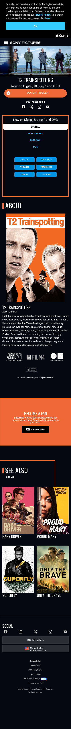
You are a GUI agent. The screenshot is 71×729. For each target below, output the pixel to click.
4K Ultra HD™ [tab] (36, 133)
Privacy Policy (35, 661)
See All (10, 476)
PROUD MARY (46, 536)
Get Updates (38, 640)
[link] (62, 35)
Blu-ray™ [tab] (35, 139)
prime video (46, 160)
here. (48, 18)
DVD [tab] (35, 146)
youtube (46, 174)
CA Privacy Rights (35, 670)
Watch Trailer (37, 92)
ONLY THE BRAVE (49, 595)
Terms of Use (35, 665)
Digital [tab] (35, 126)
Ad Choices (35, 674)
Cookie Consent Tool (35, 683)
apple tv (24, 160)
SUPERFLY (9, 595)
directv (24, 174)
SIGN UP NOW (38, 429)
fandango (24, 167)
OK (35, 26)
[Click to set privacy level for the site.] (44, 679)
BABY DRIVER (12, 536)
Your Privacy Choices (32, 679)
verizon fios (46, 167)
